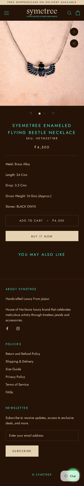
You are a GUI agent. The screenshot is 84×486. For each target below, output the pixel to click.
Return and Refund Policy (23, 353)
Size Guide (13, 369)
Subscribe (22, 451)
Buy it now (42, 236)
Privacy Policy (15, 376)
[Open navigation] (6, 13)
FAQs (9, 392)
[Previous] (31, 113)
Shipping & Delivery (19, 361)
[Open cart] (78, 12)
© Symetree (42, 474)
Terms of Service (17, 384)
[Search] (69, 13)
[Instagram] (18, 328)
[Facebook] (7, 328)
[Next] (53, 113)
